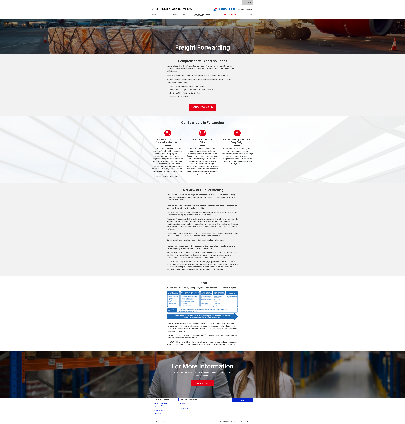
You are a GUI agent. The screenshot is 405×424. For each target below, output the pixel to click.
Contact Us (249, 9)
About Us (155, 14)
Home (242, 400)
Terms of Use (155, 422)
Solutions (249, 14)
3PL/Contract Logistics (176, 14)
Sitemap (241, 9)
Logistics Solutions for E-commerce (203, 14)
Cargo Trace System (202, 107)
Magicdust (250, 422)
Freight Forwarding (229, 14)
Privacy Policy (164, 422)
